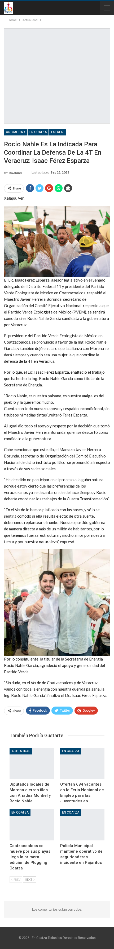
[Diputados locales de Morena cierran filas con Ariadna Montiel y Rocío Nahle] (32, 763)
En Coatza (38, 132)
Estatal (57, 132)
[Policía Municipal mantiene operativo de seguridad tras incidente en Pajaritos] (82, 824)
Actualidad (15, 132)
